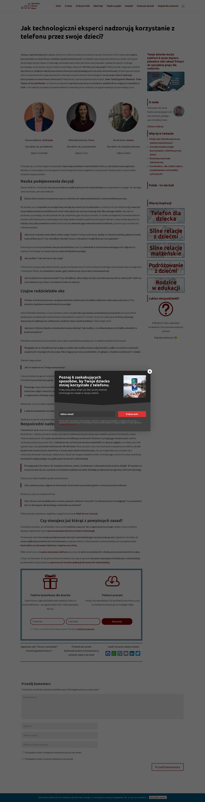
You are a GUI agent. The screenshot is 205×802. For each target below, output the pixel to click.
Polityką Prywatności (67, 424)
